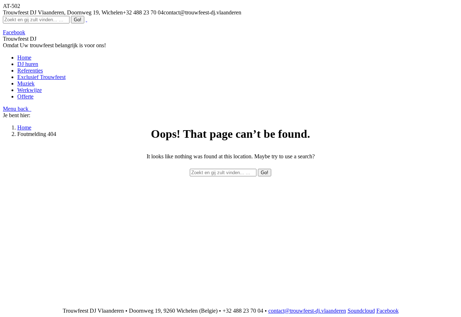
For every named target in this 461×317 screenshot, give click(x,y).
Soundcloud (361, 311)
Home (24, 127)
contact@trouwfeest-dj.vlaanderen (307, 311)
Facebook (387, 311)
